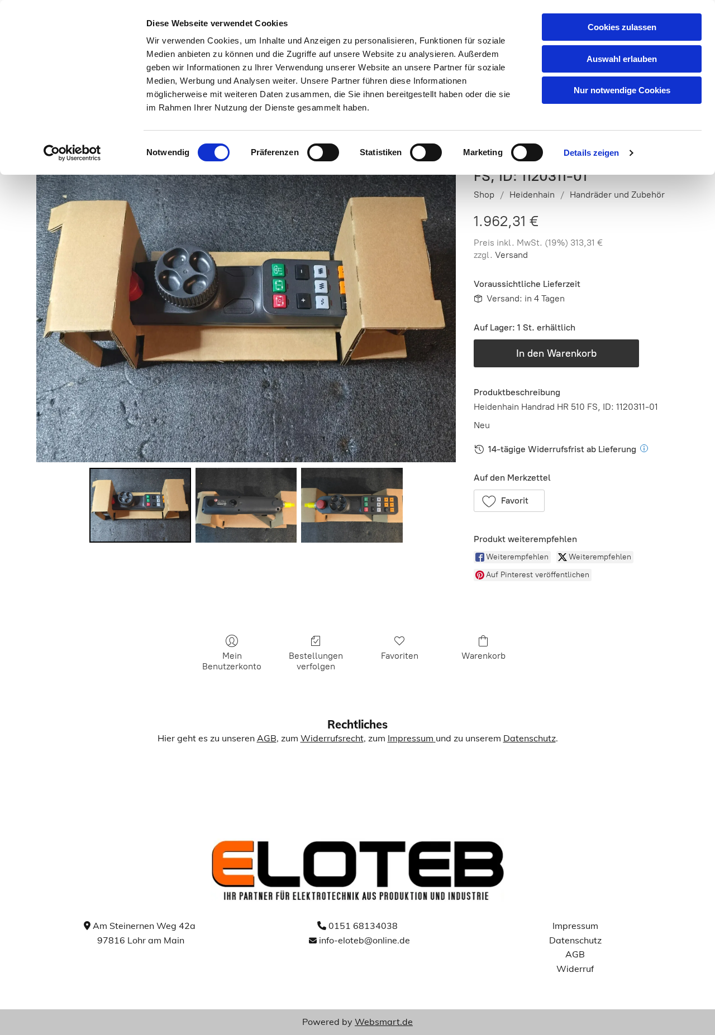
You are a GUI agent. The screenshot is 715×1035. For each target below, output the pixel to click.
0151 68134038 (363, 925)
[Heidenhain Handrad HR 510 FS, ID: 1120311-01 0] (140, 505)
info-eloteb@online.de (364, 940)
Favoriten (399, 655)
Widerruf (575, 968)
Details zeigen (591, 152)
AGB (267, 738)
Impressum (410, 738)
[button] (509, 501)
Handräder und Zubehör (617, 194)
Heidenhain (532, 194)
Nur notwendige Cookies (622, 90)
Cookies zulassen (622, 27)
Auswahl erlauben (622, 59)
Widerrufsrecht (332, 738)
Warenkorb (483, 655)
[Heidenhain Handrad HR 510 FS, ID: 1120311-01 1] (246, 505)
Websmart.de (384, 1021)
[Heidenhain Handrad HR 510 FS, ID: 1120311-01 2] (352, 505)
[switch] (323, 152)
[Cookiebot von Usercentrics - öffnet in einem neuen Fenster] (72, 153)
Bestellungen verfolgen (316, 661)
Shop (484, 194)
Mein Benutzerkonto (231, 661)
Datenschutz (529, 738)
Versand (511, 255)
